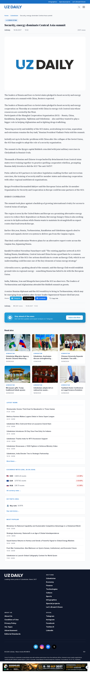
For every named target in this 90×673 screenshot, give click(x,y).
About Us (8, 616)
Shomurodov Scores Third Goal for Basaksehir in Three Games (31, 409)
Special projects (64, 2)
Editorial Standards (12, 634)
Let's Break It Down (79, 2)
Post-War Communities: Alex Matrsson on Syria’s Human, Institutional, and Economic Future (42, 548)
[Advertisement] (45, 667)
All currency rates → (14, 490)
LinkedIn (49, 630)
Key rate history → (13, 511)
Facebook (42, 298)
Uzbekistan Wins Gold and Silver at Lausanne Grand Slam (29, 424)
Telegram (17, 298)
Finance (49, 585)
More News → (11, 461)
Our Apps (8, 627)
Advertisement (10, 630)
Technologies (52, 589)
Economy (50, 582)
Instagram (50, 620)
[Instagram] (42, 647)
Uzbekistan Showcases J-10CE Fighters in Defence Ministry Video (32, 446)
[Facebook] (48, 647)
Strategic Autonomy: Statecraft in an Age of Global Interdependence (33, 533)
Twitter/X (29, 298)
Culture (49, 593)
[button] (79, 7)
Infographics (52, 2)
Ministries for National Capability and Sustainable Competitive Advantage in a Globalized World (43, 526)
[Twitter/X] (54, 647)
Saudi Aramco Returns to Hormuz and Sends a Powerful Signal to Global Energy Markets (40, 541)
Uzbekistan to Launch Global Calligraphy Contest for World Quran (32, 555)
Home (6, 15)
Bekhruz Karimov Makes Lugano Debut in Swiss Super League (30, 416)
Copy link (54, 298)
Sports (49, 596)
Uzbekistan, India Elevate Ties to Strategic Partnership (28, 453)
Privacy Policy (10, 623)
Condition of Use (11, 620)
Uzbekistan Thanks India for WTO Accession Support (27, 439)
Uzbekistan (14, 15)
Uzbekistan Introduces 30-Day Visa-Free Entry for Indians (29, 431)
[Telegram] (36, 647)
